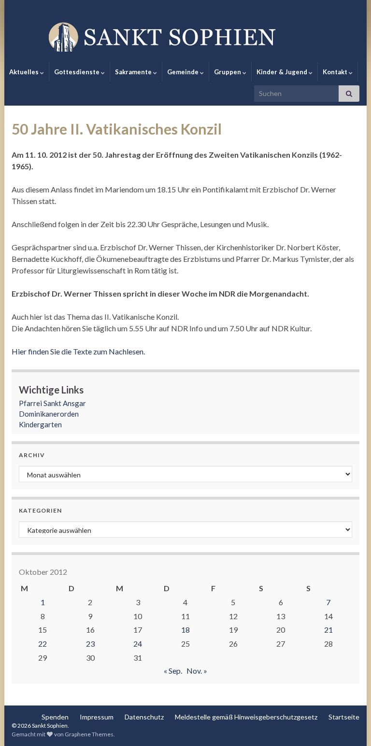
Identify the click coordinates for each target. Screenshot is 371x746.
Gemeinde (183, 72)
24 (137, 643)
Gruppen (228, 72)
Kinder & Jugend (283, 72)
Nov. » (196, 670)
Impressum (97, 717)
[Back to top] (349, 724)
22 (42, 643)
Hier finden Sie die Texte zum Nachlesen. (78, 351)
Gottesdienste (77, 72)
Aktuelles (24, 72)
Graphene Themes (89, 734)
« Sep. (173, 670)
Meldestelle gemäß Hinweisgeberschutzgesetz (246, 717)
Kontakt (336, 72)
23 (90, 643)
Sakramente (134, 72)
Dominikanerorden (49, 413)
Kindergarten (40, 424)
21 (328, 629)
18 (185, 629)
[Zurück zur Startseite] (185, 36)
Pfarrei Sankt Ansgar (52, 403)
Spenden (55, 717)
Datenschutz (144, 717)
